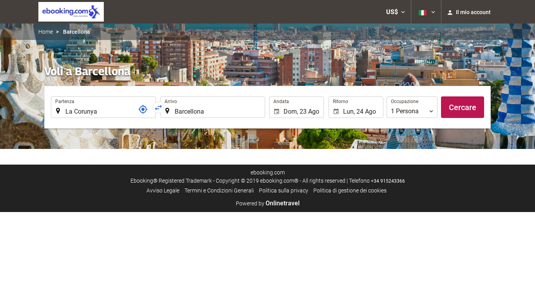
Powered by (268, 203)
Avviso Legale (162, 190)
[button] (395, 12)
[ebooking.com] (71, 12)
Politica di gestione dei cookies (350, 190)
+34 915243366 (388, 181)
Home (45, 32)
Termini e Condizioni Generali (219, 190)
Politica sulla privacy (283, 190)
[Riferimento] (143, 109)
